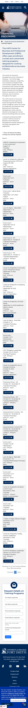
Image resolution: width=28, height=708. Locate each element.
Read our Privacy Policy (15, 693)
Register (7, 154)
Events (14, 683)
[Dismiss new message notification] (26, 698)
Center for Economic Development (14, 41)
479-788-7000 (14, 661)
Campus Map (14, 671)
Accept (7, 704)
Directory (15, 677)
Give (12, 1)
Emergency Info (15, 686)
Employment (14, 674)
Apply (6, 1)
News (17, 1)
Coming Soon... (9, 529)
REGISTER (7, 186)
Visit (22, 1)
